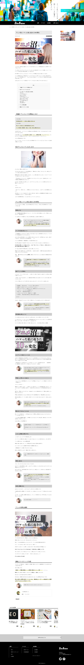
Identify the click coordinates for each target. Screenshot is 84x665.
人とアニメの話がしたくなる (24, 97)
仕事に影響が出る (22, 102)
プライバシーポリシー (36, 655)
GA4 (12, 654)
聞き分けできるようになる (24, 99)
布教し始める (22, 101)
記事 (38, 22)
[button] (9, 615)
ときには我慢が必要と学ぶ (24, 100)
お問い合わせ (55, 22)
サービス (43, 22)
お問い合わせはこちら (42, 637)
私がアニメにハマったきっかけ (25, 89)
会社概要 (36, 649)
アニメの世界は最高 (23, 104)
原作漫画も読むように (23, 96)
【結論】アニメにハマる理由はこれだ (26, 87)
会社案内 (49, 22)
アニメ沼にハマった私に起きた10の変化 (26, 91)
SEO (12, 649)
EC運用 (12, 656)
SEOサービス (26, 649)
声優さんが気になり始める (24, 98)
